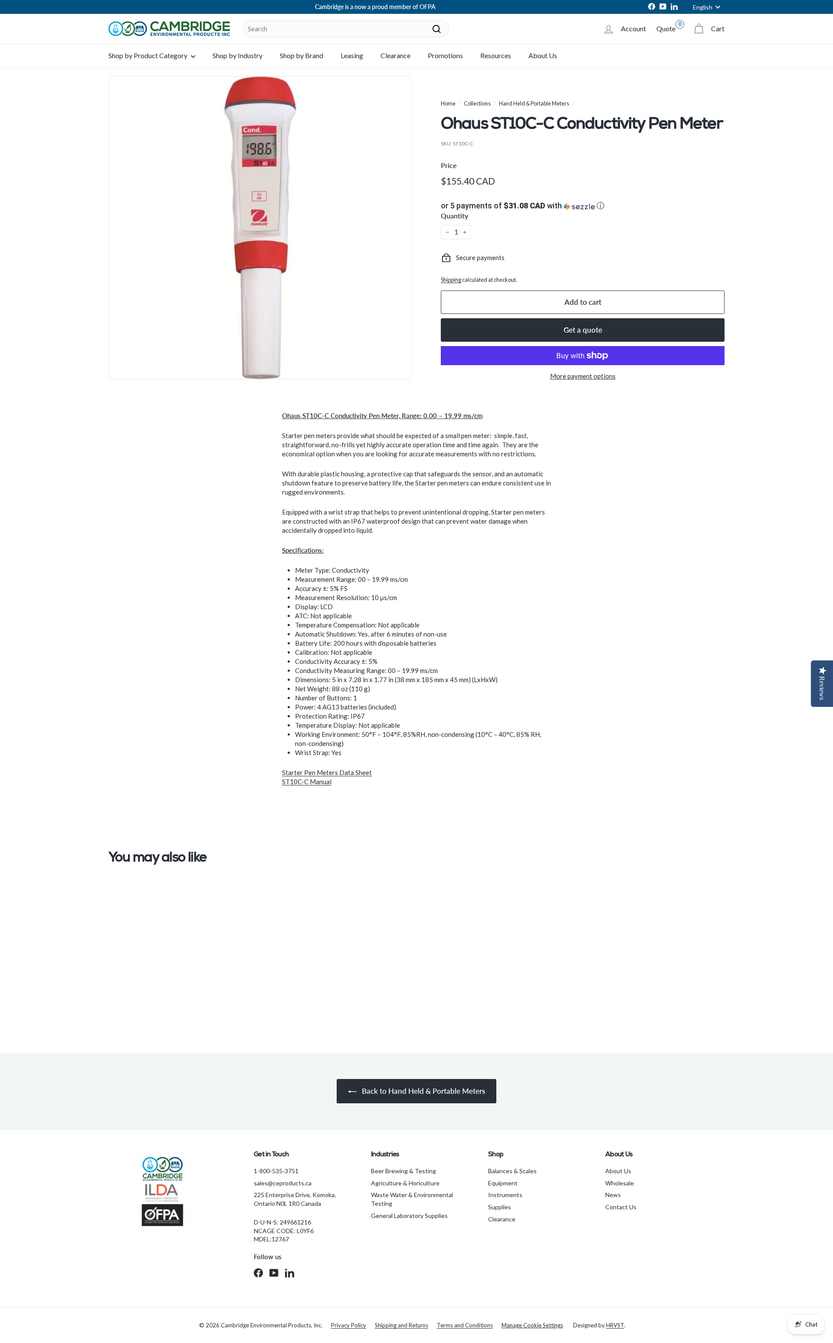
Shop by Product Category (148, 55)
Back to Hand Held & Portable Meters (422, 1091)
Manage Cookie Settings (532, 1325)
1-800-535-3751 (276, 1171)
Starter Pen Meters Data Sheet (327, 772)
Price (449, 165)
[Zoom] (260, 227)
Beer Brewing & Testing (403, 1171)
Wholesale (619, 1183)
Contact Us (620, 1207)
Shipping (451, 279)
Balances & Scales (512, 1171)
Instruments (505, 1194)
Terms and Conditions (465, 1325)
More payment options (583, 376)
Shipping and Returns (401, 1325)
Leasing (352, 55)
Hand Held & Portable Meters (534, 103)
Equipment (503, 1183)
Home (448, 103)
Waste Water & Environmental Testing (412, 1199)
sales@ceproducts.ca (283, 1183)
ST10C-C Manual (306, 781)
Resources (495, 55)
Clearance (395, 55)
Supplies (499, 1207)
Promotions (445, 55)
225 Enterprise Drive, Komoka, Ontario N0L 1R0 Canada (295, 1199)
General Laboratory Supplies (409, 1215)
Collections (477, 103)
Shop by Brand (301, 55)
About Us (542, 55)
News (613, 1194)
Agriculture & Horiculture (405, 1183)
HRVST (615, 1325)
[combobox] (346, 28)
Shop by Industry (237, 55)
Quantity (454, 215)
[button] (583, 206)
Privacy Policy (348, 1325)
